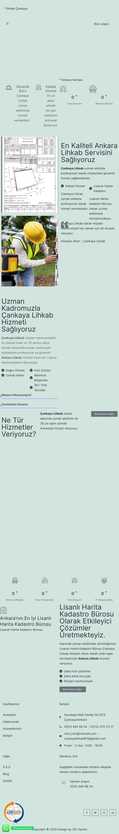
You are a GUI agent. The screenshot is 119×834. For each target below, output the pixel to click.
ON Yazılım (79, 829)
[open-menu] (7, 24)
